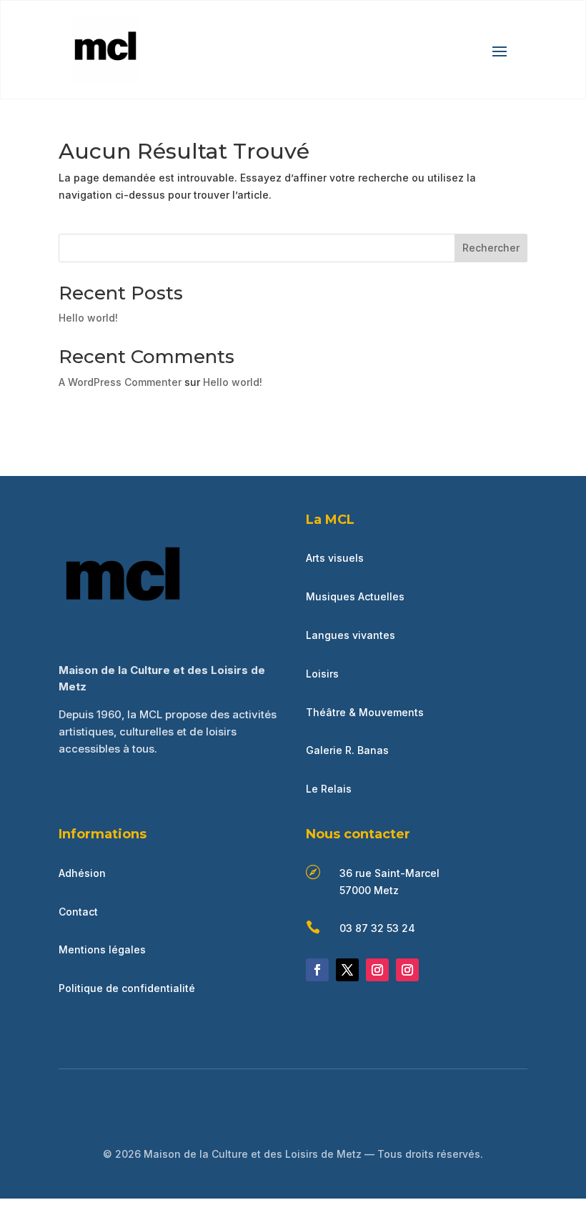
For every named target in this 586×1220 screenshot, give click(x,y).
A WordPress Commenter (120, 382)
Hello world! (88, 318)
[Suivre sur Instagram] (377, 969)
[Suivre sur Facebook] (317, 969)
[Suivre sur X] (347, 969)
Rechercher (491, 248)
